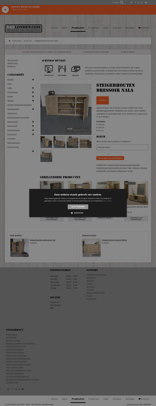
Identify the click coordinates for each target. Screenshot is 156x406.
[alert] (78, 203)
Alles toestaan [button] (78, 207)
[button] (78, 213)
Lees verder (107, 201)
